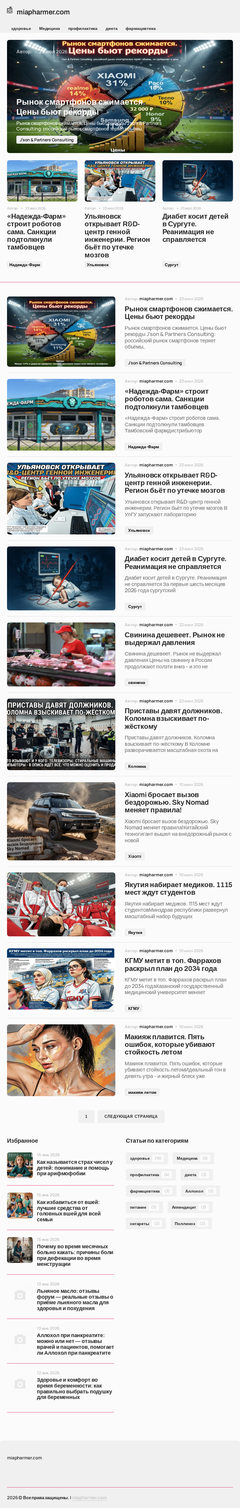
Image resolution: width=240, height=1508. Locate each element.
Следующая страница (131, 1116)
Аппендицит (189, 1207)
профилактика (82, 28)
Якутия (135, 932)
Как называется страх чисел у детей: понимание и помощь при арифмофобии (75, 1168)
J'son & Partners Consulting (47, 139)
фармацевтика (140, 28)
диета (111, 28)
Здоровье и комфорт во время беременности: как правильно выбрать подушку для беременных (74, 1388)
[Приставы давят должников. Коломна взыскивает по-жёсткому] (61, 734)
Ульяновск (98, 264)
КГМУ (133, 1008)
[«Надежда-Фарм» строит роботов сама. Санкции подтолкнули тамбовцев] (42, 180)
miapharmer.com (89, 1498)
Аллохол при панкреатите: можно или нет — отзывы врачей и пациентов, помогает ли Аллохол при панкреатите (75, 1344)
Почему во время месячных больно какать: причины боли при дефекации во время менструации (75, 1255)
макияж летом (142, 1092)
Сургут (172, 264)
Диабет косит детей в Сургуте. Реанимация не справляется (195, 228)
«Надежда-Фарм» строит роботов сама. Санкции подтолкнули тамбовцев (36, 232)
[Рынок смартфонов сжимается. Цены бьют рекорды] (120, 96)
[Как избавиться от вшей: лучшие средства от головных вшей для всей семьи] (20, 1205)
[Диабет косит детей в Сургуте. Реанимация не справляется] (197, 180)
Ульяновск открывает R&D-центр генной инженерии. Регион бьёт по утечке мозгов (117, 236)
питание (143, 1207)
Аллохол (199, 1191)
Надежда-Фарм (24, 264)
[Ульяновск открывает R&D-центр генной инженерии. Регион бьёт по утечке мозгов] (120, 180)
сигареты (145, 1223)
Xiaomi (134, 856)
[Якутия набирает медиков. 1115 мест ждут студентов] (61, 904)
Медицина (49, 28)
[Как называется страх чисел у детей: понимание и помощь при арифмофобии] (20, 1165)
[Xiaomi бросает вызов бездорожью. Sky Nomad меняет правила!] (61, 821)
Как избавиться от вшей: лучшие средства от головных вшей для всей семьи (69, 1211)
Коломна (137, 766)
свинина (136, 682)
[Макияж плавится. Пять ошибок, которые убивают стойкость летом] (61, 1060)
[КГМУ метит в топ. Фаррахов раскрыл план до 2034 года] (61, 980)
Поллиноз (190, 1223)
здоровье (21, 28)
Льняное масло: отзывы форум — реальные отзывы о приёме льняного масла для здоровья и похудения (75, 1299)
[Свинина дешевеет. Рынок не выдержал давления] (61, 654)
